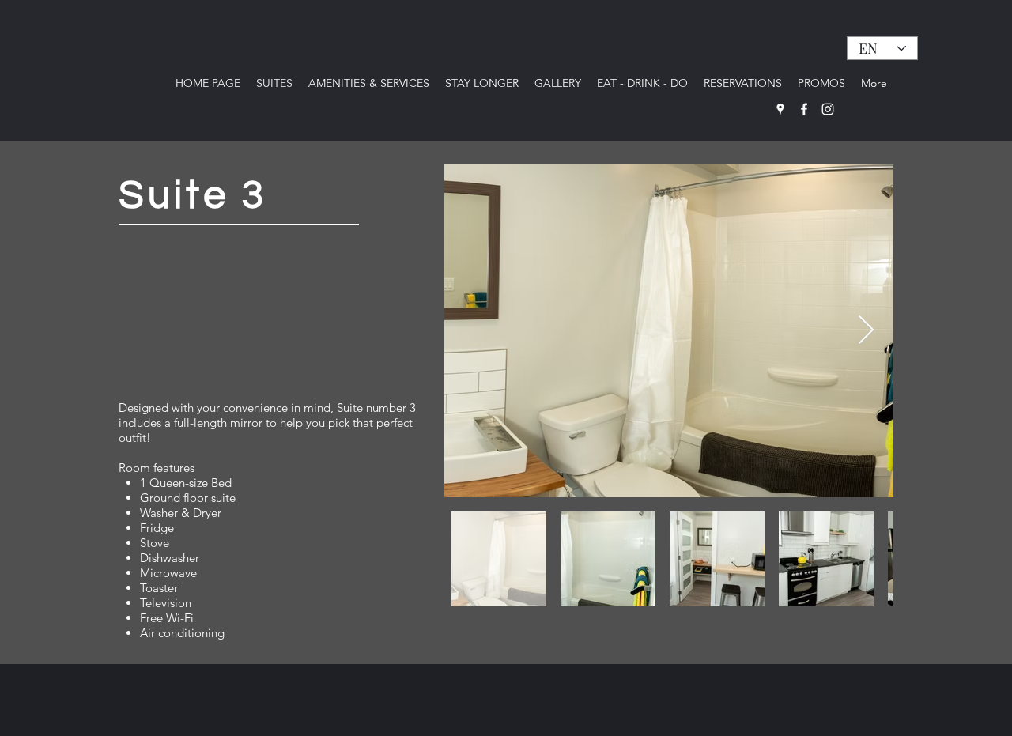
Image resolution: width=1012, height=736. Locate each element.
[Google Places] (780, 109)
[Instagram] (828, 109)
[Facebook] (804, 109)
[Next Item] (866, 330)
